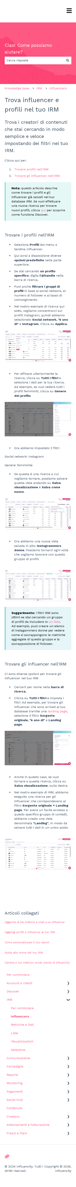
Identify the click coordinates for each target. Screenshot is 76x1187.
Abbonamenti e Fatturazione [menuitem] (28, 1125)
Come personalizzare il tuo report (27, 942)
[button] (68, 983)
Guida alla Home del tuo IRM (24, 952)
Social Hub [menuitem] (15, 1100)
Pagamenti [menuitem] (15, 1091)
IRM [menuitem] (9, 999)
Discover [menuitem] (13, 991)
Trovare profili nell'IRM (31, 169)
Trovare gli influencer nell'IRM (37, 176)
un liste (54, 622)
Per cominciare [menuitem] (18, 975)
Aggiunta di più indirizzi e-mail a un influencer (35, 922)
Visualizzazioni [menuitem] (22, 1041)
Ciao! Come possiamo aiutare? (28, 49)
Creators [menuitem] (13, 1116)
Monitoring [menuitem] (15, 1083)
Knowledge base (17, 88)
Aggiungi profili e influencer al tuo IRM (30, 932)
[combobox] (34, 60)
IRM (39, 88)
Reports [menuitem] (12, 1075)
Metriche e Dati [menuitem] (22, 1024)
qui (43, 210)
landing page (57, 711)
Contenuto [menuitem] (14, 1108)
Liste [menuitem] (14, 1033)
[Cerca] (67, 60)
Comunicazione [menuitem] (18, 1058)
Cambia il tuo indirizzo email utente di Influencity (37, 962)
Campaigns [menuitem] (15, 1066)
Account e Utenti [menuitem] (19, 983)
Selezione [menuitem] (18, 1050)
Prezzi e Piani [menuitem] (17, 1133)
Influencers (58, 88)
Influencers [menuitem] (20, 1016)
